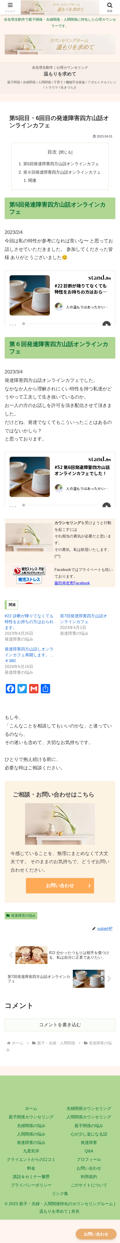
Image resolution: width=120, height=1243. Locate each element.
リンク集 (60, 1193)
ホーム (31, 1108)
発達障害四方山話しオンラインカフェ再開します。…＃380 (29, 655)
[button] (108, 901)
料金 (31, 1168)
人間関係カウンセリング (88, 1117)
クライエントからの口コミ (31, 1159)
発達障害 (89, 1142)
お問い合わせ (60, 885)
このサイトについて (88, 1185)
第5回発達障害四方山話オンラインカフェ (61, 163)
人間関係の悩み (31, 1134)
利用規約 (89, 1176)
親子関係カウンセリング (31, 1117)
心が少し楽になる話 (88, 1134)
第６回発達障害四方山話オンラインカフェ (62, 172)
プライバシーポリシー (31, 1185)
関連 (32, 180)
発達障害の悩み (31, 1142)
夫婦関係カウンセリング (88, 1108)
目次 (52, 151)
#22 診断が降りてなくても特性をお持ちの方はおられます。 (29, 621)
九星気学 (31, 1151)
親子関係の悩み (89, 1125)
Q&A (89, 1151)
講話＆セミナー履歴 (31, 1176)
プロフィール (89, 1159)
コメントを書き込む (60, 1024)
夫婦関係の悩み (31, 1125)
